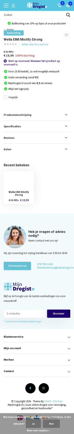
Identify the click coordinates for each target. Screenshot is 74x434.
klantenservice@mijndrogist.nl (52, 267)
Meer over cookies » (38, 430)
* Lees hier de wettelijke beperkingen (23, 321)
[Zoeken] (68, 15)
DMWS (47, 401)
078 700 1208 (45, 264)
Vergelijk (13, 97)
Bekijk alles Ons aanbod (35, 44)
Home (10, 29)
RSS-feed (58, 401)
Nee (51, 423)
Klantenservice (17, 266)
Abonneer (58, 313)
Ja (33, 423)
